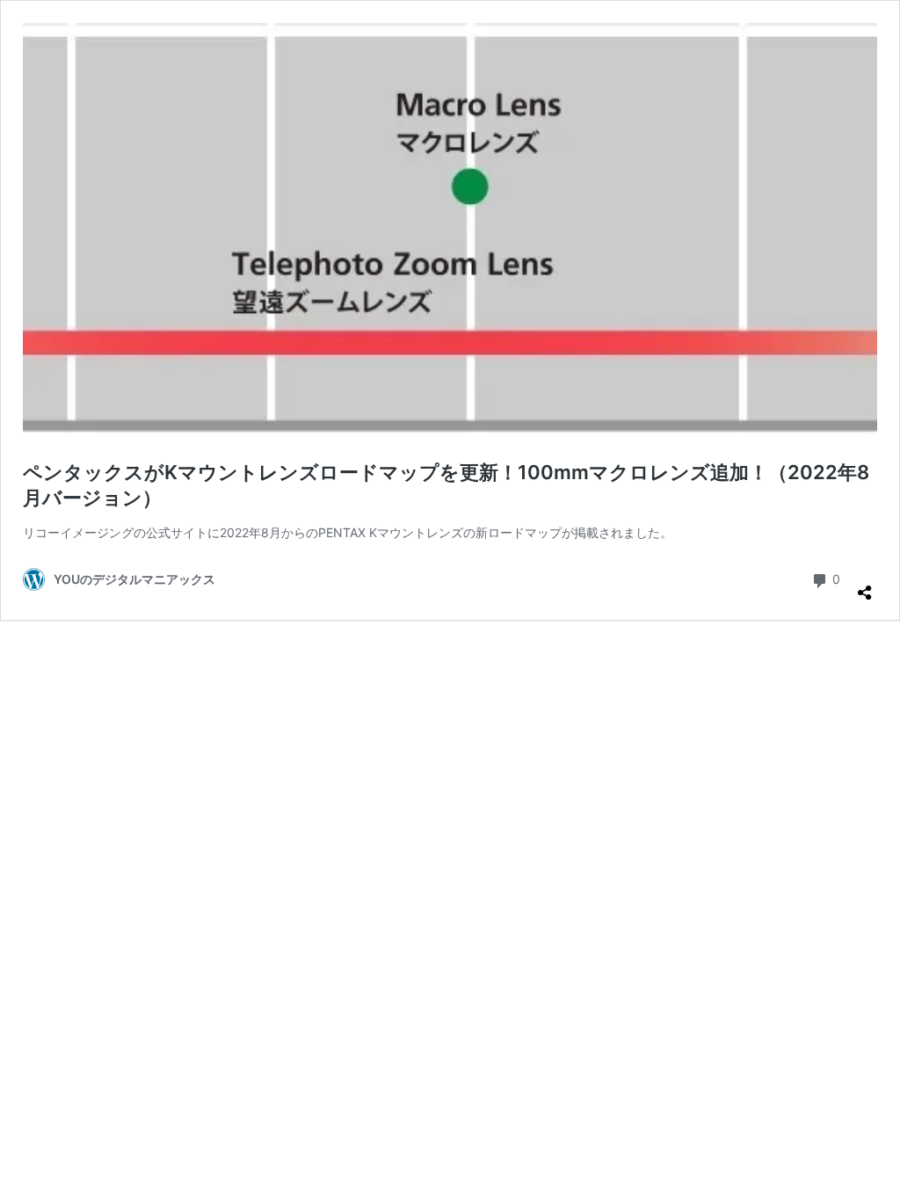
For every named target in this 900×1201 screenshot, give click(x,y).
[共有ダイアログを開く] (865, 585)
